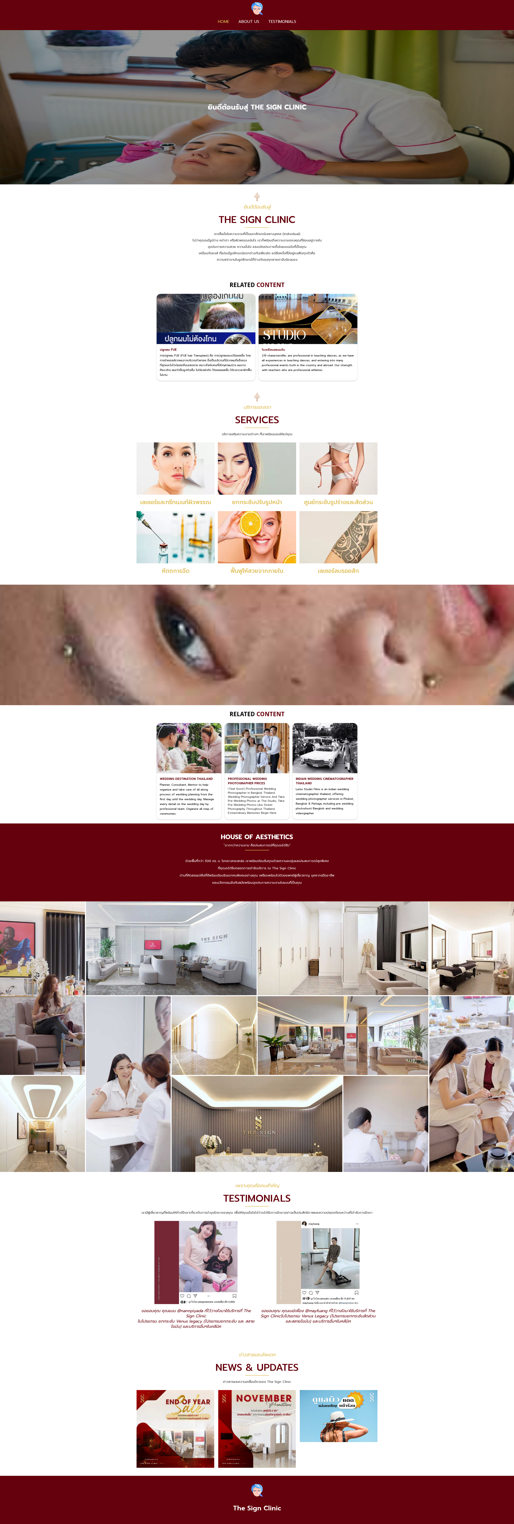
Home (223, 21)
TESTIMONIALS (282, 21)
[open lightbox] (42, 988)
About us (248, 21)
